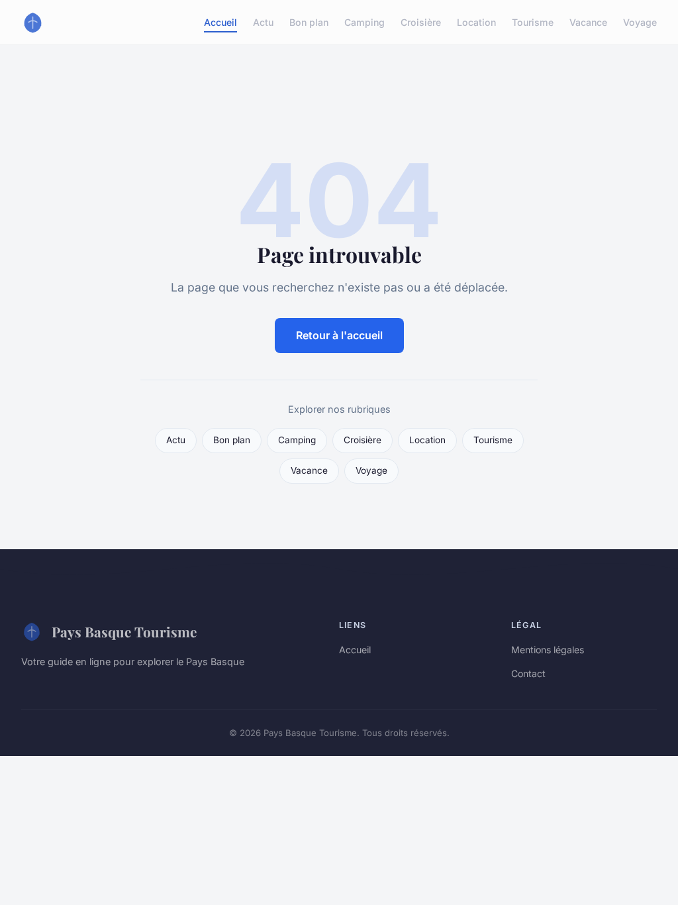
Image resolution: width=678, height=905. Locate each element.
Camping (364, 22)
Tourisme (533, 22)
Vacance (588, 22)
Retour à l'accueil (339, 335)
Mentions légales (547, 649)
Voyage (640, 22)
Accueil (220, 22)
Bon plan (308, 22)
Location (476, 22)
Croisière (421, 22)
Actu (263, 22)
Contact (528, 673)
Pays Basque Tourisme (124, 631)
